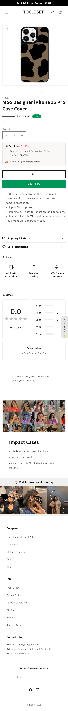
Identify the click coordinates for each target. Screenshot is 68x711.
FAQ (9, 559)
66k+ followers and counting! (36, 482)
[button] (6, 12)
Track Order (13, 587)
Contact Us (12, 544)
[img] (16, 319)
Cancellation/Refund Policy (21, 536)
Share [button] (9, 257)
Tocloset (37, 705)
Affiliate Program (16, 551)
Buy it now (34, 183)
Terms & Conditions (17, 602)
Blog (9, 566)
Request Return (15, 625)
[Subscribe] (50, 677)
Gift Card (11, 610)
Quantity (6, 128)
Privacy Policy (14, 595)
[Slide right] (41, 91)
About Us (12, 617)
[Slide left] (26, 91)
